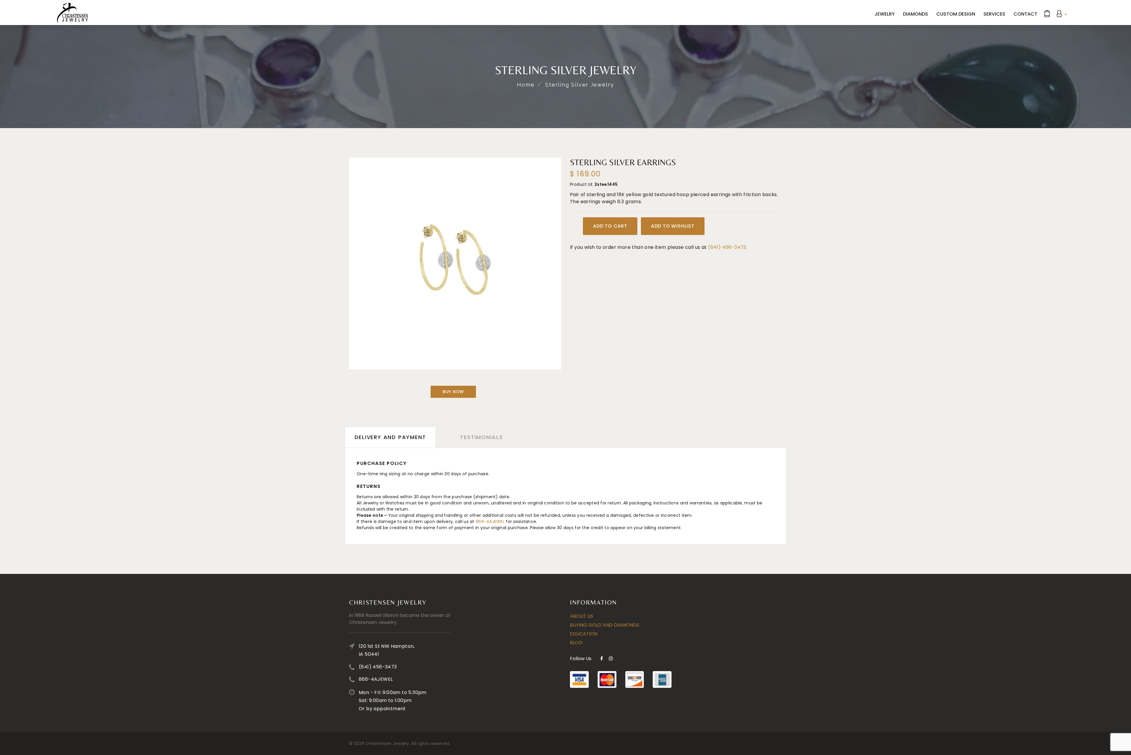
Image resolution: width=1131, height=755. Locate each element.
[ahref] (72, 12)
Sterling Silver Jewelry (579, 85)
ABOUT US (581, 616)
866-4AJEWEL (490, 521)
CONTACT (1025, 14)
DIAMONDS (915, 14)
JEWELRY (884, 14)
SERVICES (994, 14)
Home (525, 85)
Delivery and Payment (390, 437)
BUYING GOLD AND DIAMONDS (604, 625)
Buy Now (453, 392)
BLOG (576, 642)
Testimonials (481, 437)
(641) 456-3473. (727, 247)
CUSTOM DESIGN (955, 14)
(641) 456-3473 (378, 667)
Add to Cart (610, 226)
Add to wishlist (673, 226)
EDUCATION (583, 633)
